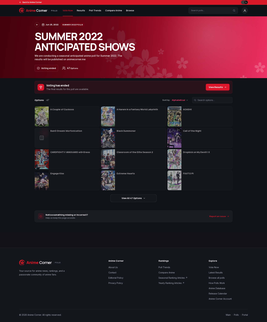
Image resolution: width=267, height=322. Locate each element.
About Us (113, 267)
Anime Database (217, 288)
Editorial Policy (115, 277)
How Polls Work (217, 283)
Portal (245, 315)
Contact (112, 272)
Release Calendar (218, 293)
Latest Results (216, 272)
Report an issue (217, 216)
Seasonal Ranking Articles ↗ (173, 277)
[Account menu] (245, 10)
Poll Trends (95, 10)
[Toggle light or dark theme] (244, 2)
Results (81, 10)
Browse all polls (217, 277)
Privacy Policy (115, 283)
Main (228, 315)
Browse (130, 10)
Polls (236, 315)
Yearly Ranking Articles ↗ (171, 283)
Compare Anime (113, 10)
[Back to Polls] (37, 24)
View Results (216, 87)
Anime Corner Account (220, 298)
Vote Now (68, 10)
